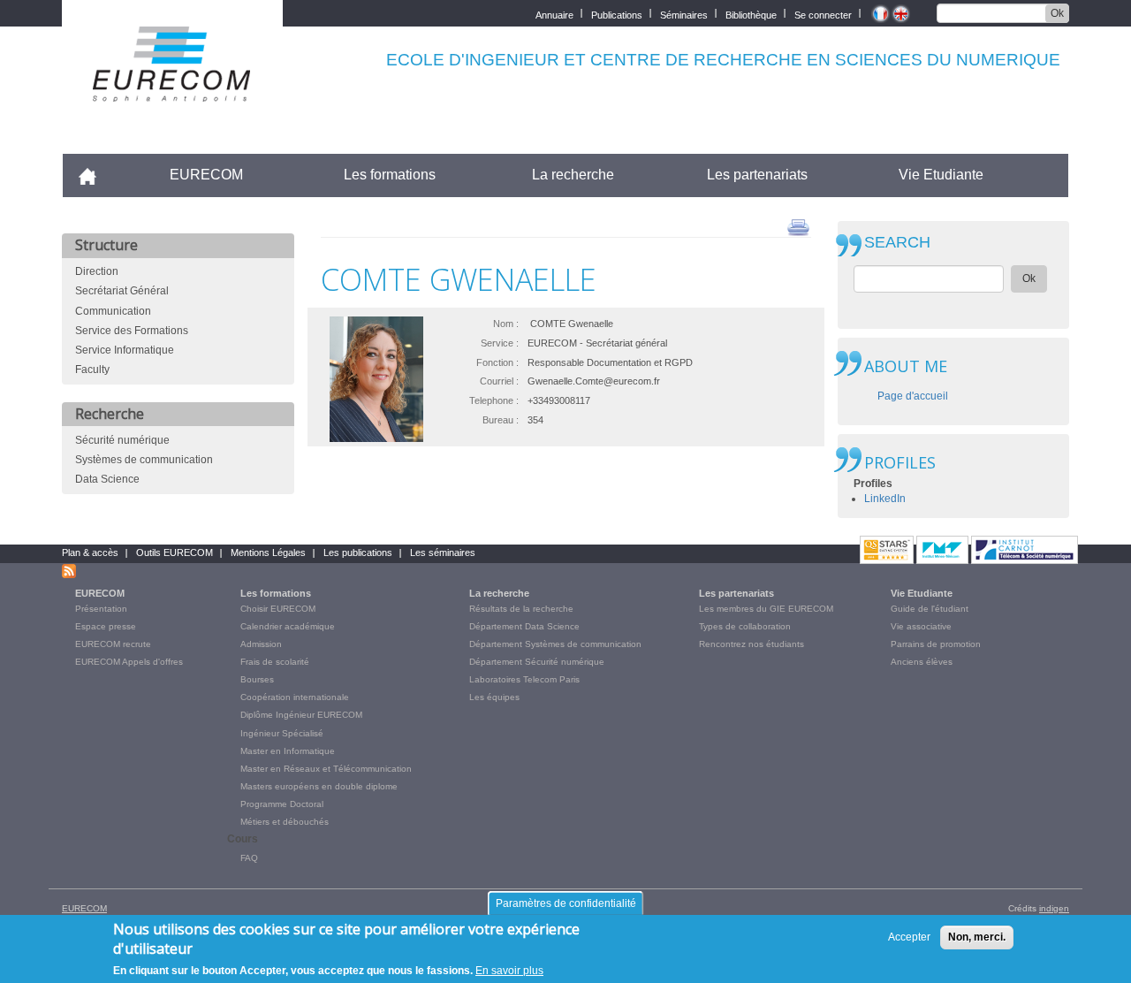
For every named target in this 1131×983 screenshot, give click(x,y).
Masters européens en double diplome (319, 786)
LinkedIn (885, 498)
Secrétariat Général (122, 291)
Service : (500, 343)
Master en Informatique (287, 751)
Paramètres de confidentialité (566, 903)
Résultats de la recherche (521, 608)
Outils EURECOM (174, 552)
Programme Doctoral (281, 804)
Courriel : (499, 381)
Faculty (92, 369)
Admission (261, 644)
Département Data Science (524, 626)
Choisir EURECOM (277, 608)
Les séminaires (442, 552)
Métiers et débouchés (284, 822)
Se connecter (823, 14)
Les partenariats (757, 174)
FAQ (249, 858)
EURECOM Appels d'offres (129, 662)
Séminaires (684, 14)
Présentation (101, 608)
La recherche (573, 174)
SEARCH (897, 242)
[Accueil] (172, 90)
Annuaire (554, 14)
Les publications (357, 552)
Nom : (506, 323)
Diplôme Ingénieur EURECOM (301, 715)
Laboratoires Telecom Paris (524, 679)
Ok (1057, 13)
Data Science (107, 479)
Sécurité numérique (122, 440)
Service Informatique (124, 350)
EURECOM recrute (113, 644)
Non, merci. (977, 937)
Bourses (257, 679)
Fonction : (497, 362)
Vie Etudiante (941, 174)
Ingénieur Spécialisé (281, 733)
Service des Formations (131, 330)
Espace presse (105, 626)
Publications (616, 14)
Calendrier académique (287, 626)
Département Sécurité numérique (536, 662)
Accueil (95, 174)
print (798, 226)
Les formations (390, 174)
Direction (96, 271)
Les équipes (494, 697)
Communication (113, 311)
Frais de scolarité (274, 662)
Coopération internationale (294, 697)
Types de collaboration (745, 626)
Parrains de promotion (936, 644)
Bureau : (500, 420)
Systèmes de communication (144, 459)
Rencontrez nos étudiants (751, 644)
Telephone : (494, 400)
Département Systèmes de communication (555, 644)
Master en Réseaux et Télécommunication (326, 768)
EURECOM (206, 174)
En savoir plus (509, 970)
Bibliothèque (751, 14)
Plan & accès (90, 552)
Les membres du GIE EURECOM (766, 608)
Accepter (909, 937)
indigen (1054, 908)
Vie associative (921, 626)
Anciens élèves (922, 662)
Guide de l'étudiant (929, 608)
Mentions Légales (268, 552)
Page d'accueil (912, 396)
